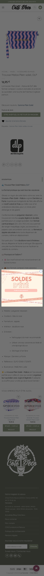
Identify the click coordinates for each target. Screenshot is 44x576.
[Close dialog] (41, 271)
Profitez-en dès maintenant (21, 290)
